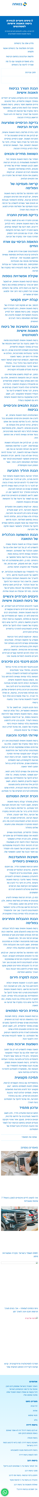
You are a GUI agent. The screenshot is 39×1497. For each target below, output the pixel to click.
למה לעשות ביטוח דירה (28, 1455)
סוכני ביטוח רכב (31, 1471)
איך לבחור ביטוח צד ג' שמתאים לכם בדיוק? (20, 1466)
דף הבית (31, 31)
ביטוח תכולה (32, 1438)
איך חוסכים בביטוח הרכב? (27, 1489)
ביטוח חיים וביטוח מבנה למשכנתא (24, 1450)
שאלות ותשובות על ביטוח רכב (25, 1484)
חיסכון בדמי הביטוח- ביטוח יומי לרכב (23, 1475)
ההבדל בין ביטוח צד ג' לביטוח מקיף (23, 1480)
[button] (19, 11)
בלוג (24, 31)
